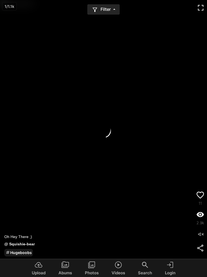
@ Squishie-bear (19, 244)
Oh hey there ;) (18, 237)
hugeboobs (21, 252)
